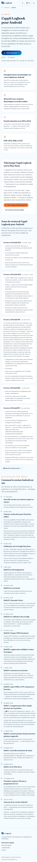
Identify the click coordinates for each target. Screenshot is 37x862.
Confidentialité (5, 847)
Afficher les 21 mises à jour (11, 468)
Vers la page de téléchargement (17, 205)
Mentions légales (6, 845)
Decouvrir (7, 7)
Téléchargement (11, 53)
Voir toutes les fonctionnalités (14, 210)
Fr (2, 7)
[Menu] (22, 3)
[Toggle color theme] (34, 3)
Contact (3, 850)
